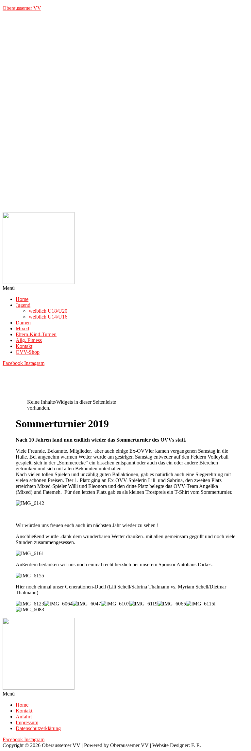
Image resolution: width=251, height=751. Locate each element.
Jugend (23, 305)
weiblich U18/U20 (48, 311)
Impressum (27, 722)
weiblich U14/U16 (48, 317)
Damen (23, 322)
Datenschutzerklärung (38, 728)
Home (22, 299)
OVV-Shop (28, 352)
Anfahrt (24, 716)
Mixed (22, 328)
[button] (125, 288)
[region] (125, 114)
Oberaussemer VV (22, 8)
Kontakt (24, 346)
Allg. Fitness (29, 340)
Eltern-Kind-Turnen (36, 334)
